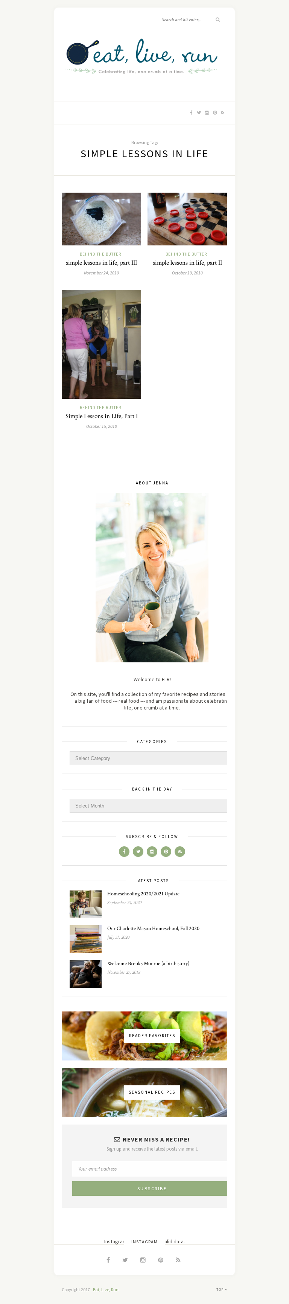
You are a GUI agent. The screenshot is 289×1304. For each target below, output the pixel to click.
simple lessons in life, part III (101, 263)
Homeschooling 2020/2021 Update (143, 893)
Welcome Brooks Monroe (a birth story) (148, 963)
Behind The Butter (100, 254)
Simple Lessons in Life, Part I (101, 416)
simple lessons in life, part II (187, 263)
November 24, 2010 (101, 273)
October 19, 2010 (187, 273)
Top (220, 1289)
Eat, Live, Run (106, 1289)
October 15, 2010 (101, 426)
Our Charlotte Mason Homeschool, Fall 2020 (153, 928)
